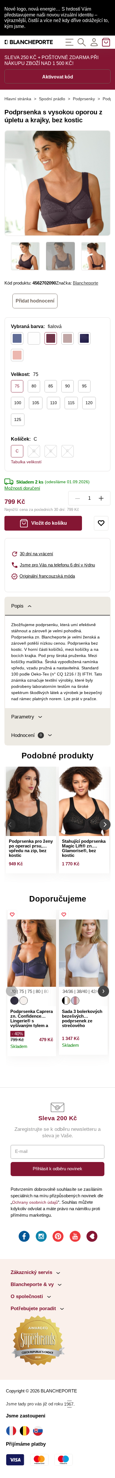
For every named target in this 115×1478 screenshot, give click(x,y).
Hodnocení (26, 735)
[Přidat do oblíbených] (101, 523)
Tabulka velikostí (26, 461)
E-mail (21, 1151)
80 (34, 386)
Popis (17, 606)
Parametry (22, 717)
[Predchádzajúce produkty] (10, 824)
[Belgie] (26, 1431)
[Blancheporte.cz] (28, 42)
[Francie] (12, 1431)
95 (84, 386)
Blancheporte (85, 283)
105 (35, 402)
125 (17, 419)
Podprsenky (84, 99)
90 (67, 386)
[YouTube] (74, 1237)
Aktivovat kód (57, 76)
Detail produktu (49, 1049)
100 (17, 402)
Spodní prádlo (52, 99)
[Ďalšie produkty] (105, 824)
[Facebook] (23, 1237)
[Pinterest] (57, 1237)
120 (89, 402)
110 (53, 402)
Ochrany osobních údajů (35, 1202)
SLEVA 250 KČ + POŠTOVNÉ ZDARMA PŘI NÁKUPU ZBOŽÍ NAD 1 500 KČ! (51, 60)
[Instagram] (40, 1237)
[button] (11, 991)
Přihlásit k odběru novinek (57, 1168)
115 (71, 402)
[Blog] (91, 1237)
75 (17, 386)
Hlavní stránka (17, 99)
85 (50, 386)
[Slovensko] (39, 1431)
